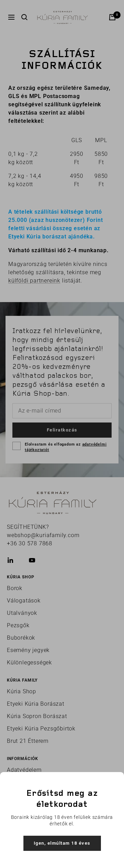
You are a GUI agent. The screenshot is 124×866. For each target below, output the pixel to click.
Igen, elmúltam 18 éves (62, 843)
